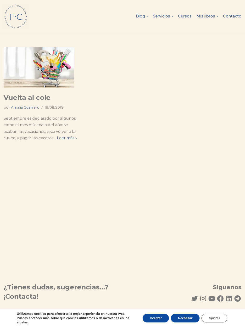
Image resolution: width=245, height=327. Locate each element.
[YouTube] (212, 298)
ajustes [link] (22, 322)
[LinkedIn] (229, 298)
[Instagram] (203, 298)
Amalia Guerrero (25, 107)
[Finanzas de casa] (16, 16)
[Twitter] (194, 298)
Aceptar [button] (156, 318)
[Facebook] (220, 298)
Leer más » (67, 138)
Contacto (232, 16)
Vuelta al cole (27, 97)
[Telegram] (237, 298)
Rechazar (185, 318)
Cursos (185, 16)
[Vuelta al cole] (41, 67)
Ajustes (214, 318)
